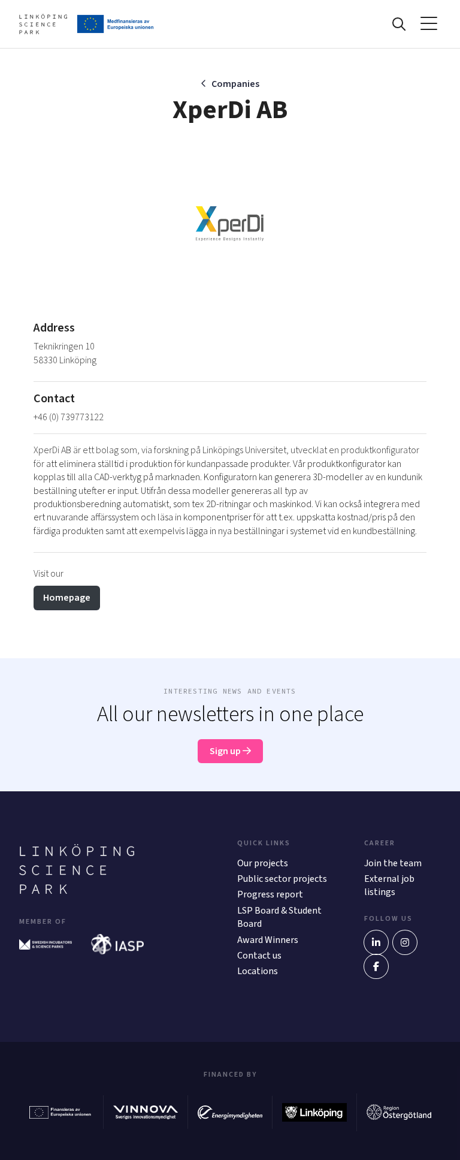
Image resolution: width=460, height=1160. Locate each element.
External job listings (389, 885)
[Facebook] (376, 966)
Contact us (259, 955)
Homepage (66, 597)
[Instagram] (405, 942)
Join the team (393, 863)
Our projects (262, 863)
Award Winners (267, 940)
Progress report (270, 894)
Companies (235, 84)
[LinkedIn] (376, 942)
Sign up (226, 751)
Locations (257, 971)
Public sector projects (282, 878)
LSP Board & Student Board (279, 917)
